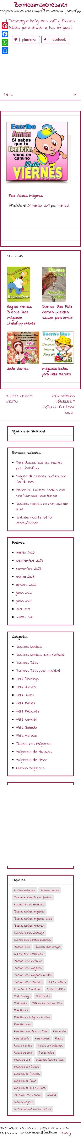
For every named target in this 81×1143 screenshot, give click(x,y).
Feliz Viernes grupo (19, 399)
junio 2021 (24, 601)
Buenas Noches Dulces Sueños (33, 897)
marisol (63, 206)
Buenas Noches (29, 647)
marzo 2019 (24, 617)
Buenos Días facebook (28, 961)
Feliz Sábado (26, 728)
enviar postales (56, 989)
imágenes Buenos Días (50, 1060)
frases (59, 1039)
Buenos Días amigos (48, 947)
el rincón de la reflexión (27, 989)
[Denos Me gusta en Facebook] (55, 42)
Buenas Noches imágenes (29, 912)
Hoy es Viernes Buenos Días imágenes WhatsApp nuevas (21, 315)
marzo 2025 (25, 552)
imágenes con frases (26, 1067)
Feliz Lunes (25, 695)
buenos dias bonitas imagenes (32, 940)
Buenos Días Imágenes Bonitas (33, 975)
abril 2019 (23, 609)
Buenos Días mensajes (28, 982)
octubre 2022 (26, 585)
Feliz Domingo (27, 679)
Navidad (51, 1095)
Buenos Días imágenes (28, 968)
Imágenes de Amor (31, 760)
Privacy (66, 1133)
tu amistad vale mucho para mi (32, 1109)
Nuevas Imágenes (30, 768)
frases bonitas (23, 1046)
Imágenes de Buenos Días (29, 1088)
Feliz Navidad (26, 719)
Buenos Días (27, 663)
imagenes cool (22, 1060)
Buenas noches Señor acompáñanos (34, 520)
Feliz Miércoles (27, 711)
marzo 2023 (25, 577)
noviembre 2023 (28, 569)
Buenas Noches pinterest (29, 926)
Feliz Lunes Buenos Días (47, 1003)
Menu (8, 95)
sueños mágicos (23, 1102)
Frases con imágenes (34, 744)
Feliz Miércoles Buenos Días (31, 1032)
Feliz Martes (26, 703)
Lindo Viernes (18, 369)
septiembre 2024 (29, 561)
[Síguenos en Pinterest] (26, 42)
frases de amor (23, 1053)
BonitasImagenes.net (40, 5)
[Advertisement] (40, 67)
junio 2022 (24, 593)
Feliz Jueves (26, 687)
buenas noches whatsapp (29, 933)
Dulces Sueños (57, 982)
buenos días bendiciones (29, 954)
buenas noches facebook (29, 905)
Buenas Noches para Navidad (40, 655)
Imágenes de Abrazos (34, 752)
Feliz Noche (59, 1032)
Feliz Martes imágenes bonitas (32, 1017)
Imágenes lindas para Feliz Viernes (56, 371)
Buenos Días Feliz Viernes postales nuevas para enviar (57, 312)
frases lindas (46, 1053)
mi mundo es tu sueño (27, 1095)
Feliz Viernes (26, 736)
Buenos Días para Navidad (38, 671)
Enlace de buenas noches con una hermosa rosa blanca (40, 493)
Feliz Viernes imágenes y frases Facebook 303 (58, 404)
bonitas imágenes (24, 890)
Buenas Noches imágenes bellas (33, 919)
